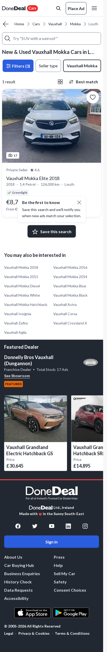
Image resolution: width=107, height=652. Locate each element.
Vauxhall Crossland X (70, 323)
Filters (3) (20, 65)
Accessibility (16, 598)
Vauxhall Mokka (82, 65)
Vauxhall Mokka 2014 (70, 276)
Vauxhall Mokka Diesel (22, 286)
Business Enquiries (22, 573)
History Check (18, 581)
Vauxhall (55, 24)
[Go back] (5, 24)
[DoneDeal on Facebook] (18, 526)
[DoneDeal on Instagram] (85, 526)
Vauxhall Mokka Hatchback (25, 304)
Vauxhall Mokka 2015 (21, 276)
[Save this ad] (92, 97)
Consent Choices (70, 590)
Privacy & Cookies (34, 633)
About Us (13, 557)
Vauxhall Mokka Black (70, 295)
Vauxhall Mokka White (22, 295)
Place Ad (76, 8)
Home (19, 24)
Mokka (75, 24)
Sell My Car (64, 573)
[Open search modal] (58, 8)
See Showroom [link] (17, 375)
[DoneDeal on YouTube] (52, 526)
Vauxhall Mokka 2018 (21, 267)
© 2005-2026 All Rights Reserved (32, 626)
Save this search (55, 231)
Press (59, 557)
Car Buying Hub (19, 565)
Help (58, 565)
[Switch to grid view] (60, 82)
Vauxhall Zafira (16, 323)
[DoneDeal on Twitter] (35, 526)
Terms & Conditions (72, 633)
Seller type (48, 65)
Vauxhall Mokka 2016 (70, 267)
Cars (36, 24)
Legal (8, 633)
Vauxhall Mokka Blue (69, 286)
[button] (79, 202)
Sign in (51, 541)
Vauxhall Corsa (65, 314)
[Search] (7, 38)
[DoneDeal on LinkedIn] (68, 526)
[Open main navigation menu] (95, 8)
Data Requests (18, 590)
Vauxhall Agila (15, 332)
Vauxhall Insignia (17, 314)
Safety (60, 581)
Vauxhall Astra (65, 304)
